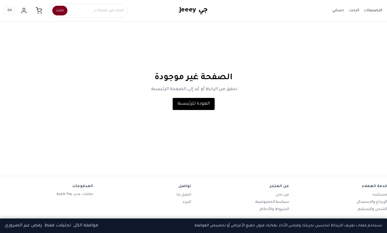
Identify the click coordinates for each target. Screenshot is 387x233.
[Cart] (39, 10)
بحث (60, 10)
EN (10, 10)
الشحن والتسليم (372, 209)
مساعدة (379, 195)
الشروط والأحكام (274, 209)
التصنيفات (373, 10)
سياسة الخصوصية (272, 202)
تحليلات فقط (57, 225)
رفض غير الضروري (23, 225)
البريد (186, 202)
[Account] (24, 10)
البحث (354, 10)
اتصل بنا (184, 195)
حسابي (338, 10)
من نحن (282, 195)
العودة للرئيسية (193, 104)
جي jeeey (193, 10)
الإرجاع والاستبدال (371, 202)
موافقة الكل (85, 225)
